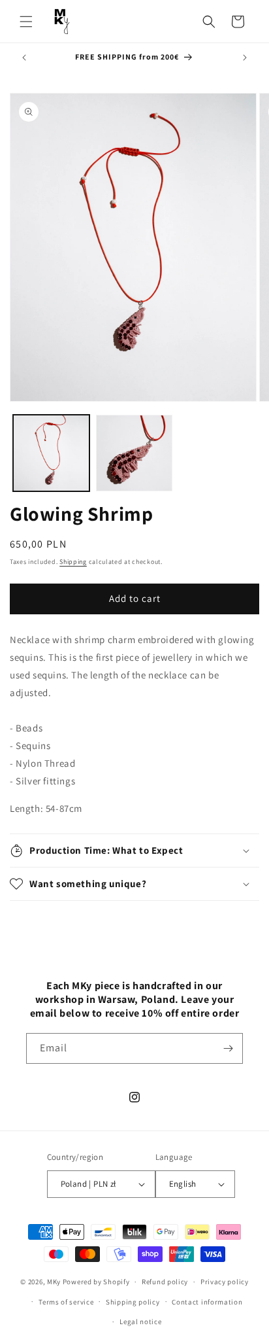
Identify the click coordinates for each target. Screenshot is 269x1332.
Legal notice (140, 1321)
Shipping (73, 561)
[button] (26, 21)
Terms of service (66, 1301)
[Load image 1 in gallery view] (51, 453)
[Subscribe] (228, 1048)
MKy (54, 1281)
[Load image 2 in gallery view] (134, 453)
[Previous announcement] (24, 57)
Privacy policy (224, 1281)
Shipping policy (133, 1301)
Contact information (207, 1301)
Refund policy (165, 1281)
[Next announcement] (244, 57)
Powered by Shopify (96, 1281)
